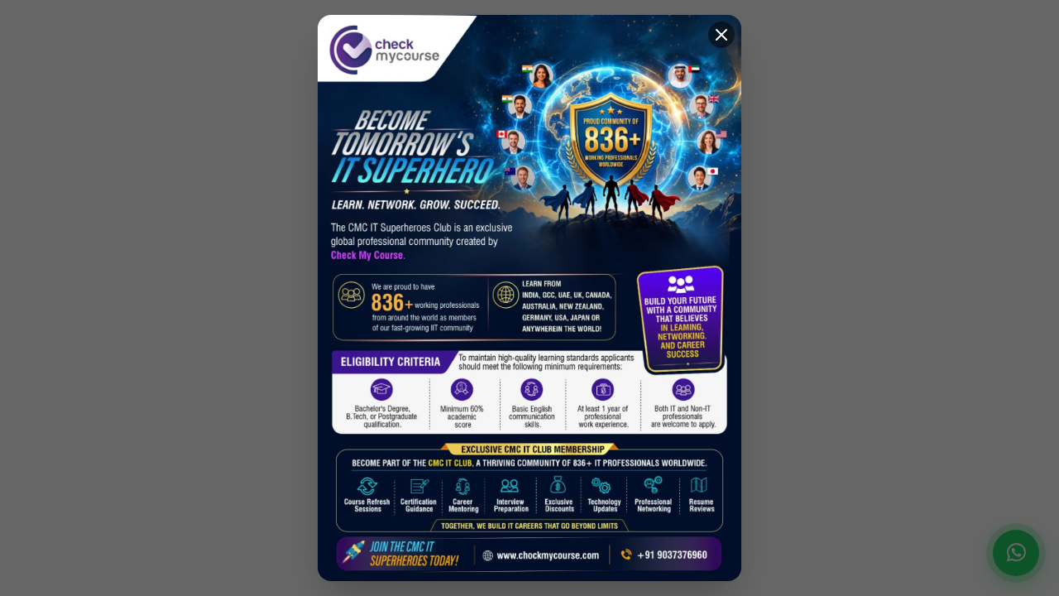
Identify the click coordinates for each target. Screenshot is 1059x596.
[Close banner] (721, 35)
